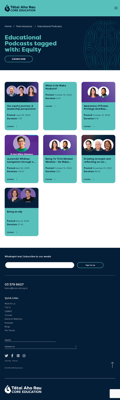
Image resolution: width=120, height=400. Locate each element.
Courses (8, 315)
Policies (15, 361)
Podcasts (9, 323)
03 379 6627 (14, 284)
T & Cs (8, 307)
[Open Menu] (116, 8)
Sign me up (90, 265)
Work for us (10, 304)
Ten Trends (10, 330)
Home (8, 26)
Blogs (7, 327)
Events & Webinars (13, 319)
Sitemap (8, 361)
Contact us (10, 347)
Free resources (24, 26)
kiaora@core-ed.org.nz (16, 288)
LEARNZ (8, 311)
